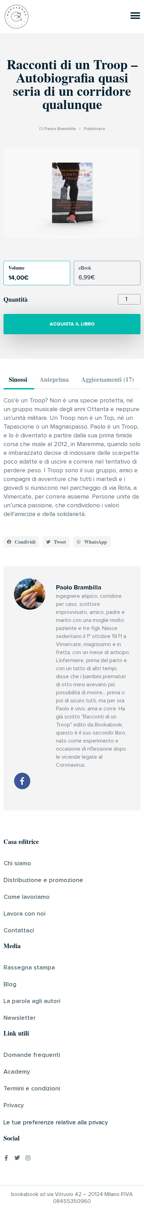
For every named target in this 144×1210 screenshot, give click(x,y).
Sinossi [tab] (18, 379)
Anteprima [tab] (54, 379)
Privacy (13, 1105)
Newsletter (19, 1018)
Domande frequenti (31, 1055)
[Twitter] (17, 1158)
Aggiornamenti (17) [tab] (107, 379)
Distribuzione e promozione (43, 880)
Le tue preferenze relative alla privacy (55, 1122)
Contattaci (18, 931)
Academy (16, 1072)
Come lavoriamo (26, 897)
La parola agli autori (31, 1001)
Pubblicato (94, 129)
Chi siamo (17, 863)
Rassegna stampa (29, 968)
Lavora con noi (24, 914)
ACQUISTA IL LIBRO (72, 324)
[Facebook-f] (6, 1158)
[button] (21, 541)
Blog (9, 984)
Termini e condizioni (31, 1089)
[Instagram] (28, 1158)
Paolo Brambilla (60, 129)
